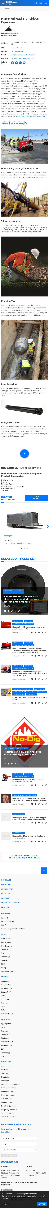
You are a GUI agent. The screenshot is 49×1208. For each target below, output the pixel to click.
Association (5, 1066)
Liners (3, 482)
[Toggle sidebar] (3, 3)
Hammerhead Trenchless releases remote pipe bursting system (29, 628)
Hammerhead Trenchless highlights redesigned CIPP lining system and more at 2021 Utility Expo (29, 673)
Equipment (19, 590)
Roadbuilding (6, 946)
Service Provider (7, 1113)
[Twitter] (16, 62)
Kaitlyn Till (5, 918)
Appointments (31, 795)
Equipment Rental (8, 1091)
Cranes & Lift (8, 590)
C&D (3, 964)
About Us (5, 894)
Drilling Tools (7, 480)
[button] (47, 526)
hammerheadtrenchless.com (22, 58)
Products (6, 1019)
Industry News (40, 691)
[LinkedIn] (20, 62)
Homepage (6, 880)
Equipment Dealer (8, 1088)
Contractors (5, 1073)
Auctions (4, 1070)
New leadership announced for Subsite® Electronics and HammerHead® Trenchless (29, 799)
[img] (6, 624)
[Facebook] (12, 62)
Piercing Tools (7, 484)
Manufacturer (6, 1102)
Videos (4, 977)
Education (5, 1081)
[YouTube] (24, 62)
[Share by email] (4, 123)
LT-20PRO (8, 540)
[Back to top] (44, 870)
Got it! (42, 1204)
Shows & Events (19, 694)
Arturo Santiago (7, 921)
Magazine (5, 884)
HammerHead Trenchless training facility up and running (28, 837)
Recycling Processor (9, 1110)
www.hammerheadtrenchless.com (31, 116)
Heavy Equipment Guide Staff (13, 929)
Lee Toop (5, 925)
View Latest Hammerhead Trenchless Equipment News (24, 857)
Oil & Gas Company (8, 1106)
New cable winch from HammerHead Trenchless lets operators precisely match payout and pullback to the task (29, 650)
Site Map (5, 907)
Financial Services (8, 1095)
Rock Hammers (8, 488)
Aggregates (6, 942)
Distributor (5, 1077)
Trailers (4, 490)
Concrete (5, 960)
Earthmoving (39, 689)
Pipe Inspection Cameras (12, 486)
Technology (5, 957)
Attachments (28, 689)
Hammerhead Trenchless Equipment (19, 543)
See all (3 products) (36, 498)
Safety (3, 968)
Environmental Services (10, 1084)
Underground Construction (13, 593)
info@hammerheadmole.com (23, 55)
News (3, 934)
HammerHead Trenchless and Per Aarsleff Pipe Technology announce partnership (29, 818)
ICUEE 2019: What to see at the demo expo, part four (29, 698)
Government (6, 1099)
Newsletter (7, 889)
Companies (6, 9)
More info (5, 1204)
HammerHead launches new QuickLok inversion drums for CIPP (27, 781)
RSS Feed (5, 898)
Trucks (3, 953)
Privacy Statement (10, 903)
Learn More (5, 1132)
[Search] (46, 3)
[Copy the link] (24, 123)
